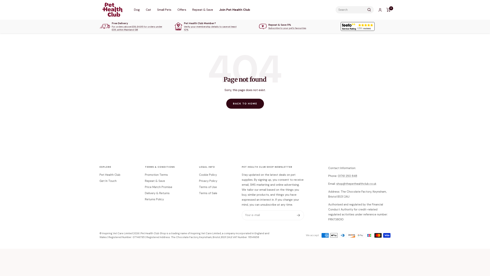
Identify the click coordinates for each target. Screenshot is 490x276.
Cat (148, 10)
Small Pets (164, 10)
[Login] (380, 10)
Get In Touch (108, 181)
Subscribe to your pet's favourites (287, 28)
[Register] (298, 215)
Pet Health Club (110, 175)
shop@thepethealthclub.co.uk (356, 184)
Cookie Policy (208, 175)
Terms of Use (208, 187)
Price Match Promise (158, 187)
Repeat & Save (202, 10)
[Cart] (388, 10)
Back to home (245, 103)
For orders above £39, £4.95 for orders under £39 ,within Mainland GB (137, 28)
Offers (181, 10)
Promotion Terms (156, 175)
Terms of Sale (208, 193)
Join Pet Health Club (234, 10)
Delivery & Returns (157, 193)
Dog (137, 10)
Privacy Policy (208, 181)
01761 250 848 (347, 176)
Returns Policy (154, 199)
